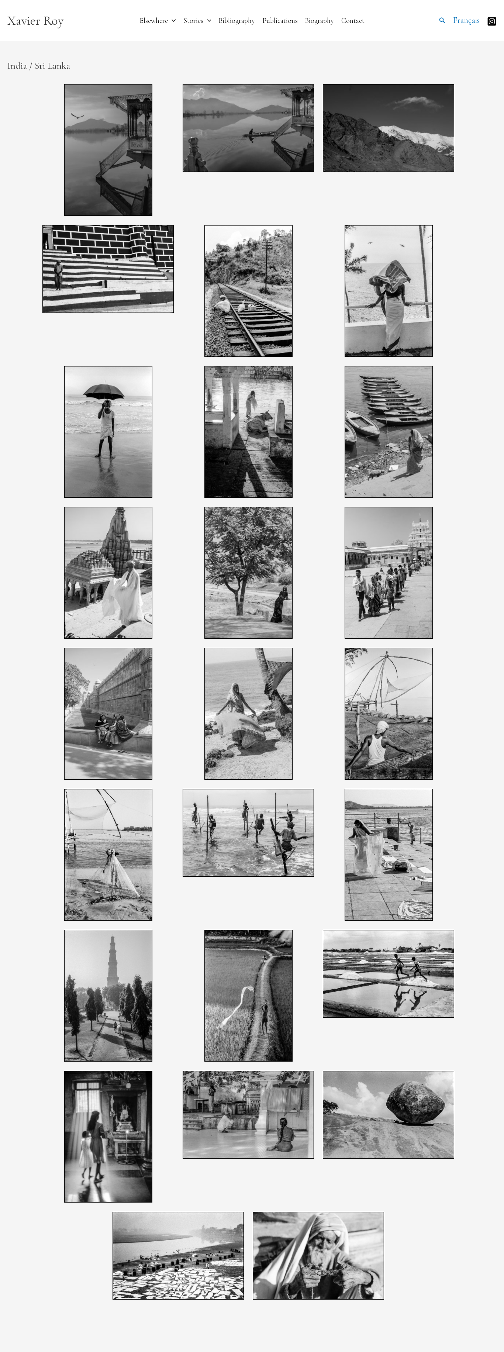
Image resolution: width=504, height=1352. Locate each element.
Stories (193, 20)
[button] (172, 21)
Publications (280, 20)
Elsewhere (153, 20)
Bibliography (236, 20)
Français (466, 20)
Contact (353, 20)
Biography (319, 20)
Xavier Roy (35, 20)
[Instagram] (492, 21)
